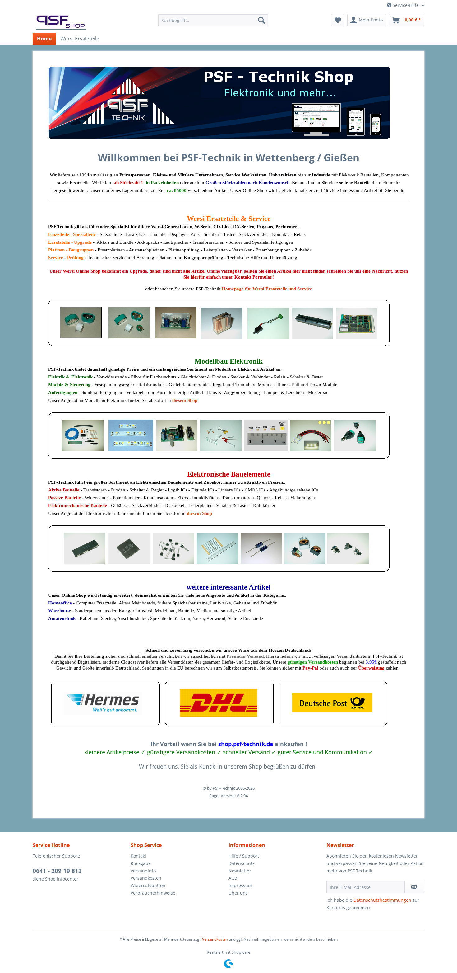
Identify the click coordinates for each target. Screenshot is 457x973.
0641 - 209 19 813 (57, 871)
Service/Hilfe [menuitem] (405, 5)
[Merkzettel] (337, 20)
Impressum (240, 885)
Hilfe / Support (243, 856)
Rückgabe (141, 863)
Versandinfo (143, 871)
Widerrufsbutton (148, 885)
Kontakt (138, 856)
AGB (232, 878)
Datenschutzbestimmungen (382, 900)
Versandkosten (146, 878)
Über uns (238, 893)
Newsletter (239, 871)
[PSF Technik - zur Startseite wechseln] (61, 22)
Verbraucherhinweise (153, 893)
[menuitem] (213, 20)
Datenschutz (241, 863)
